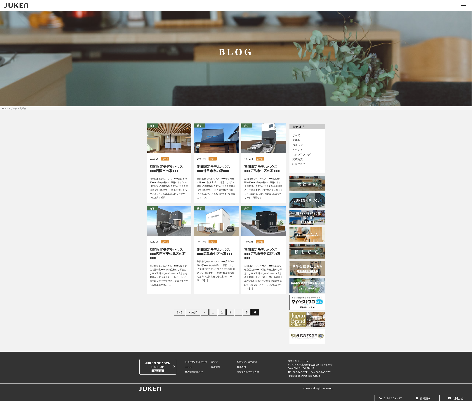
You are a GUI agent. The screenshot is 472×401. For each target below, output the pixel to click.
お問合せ (241, 361)
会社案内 (241, 366)
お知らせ (297, 145)
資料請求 (252, 361)
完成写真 (297, 159)
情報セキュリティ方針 (248, 371)
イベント (297, 149)
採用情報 (215, 366)
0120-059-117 (306, 368)
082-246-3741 (300, 372)
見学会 (296, 140)
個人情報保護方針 (194, 371)
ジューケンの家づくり (196, 361)
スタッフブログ (301, 154)
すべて (296, 135)
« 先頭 (193, 312)
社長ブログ (298, 164)
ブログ (188, 366)
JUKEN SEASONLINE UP (158, 366)
